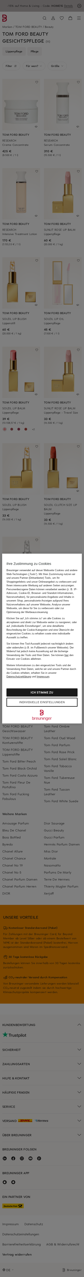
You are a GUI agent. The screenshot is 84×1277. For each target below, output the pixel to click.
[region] (42, 638)
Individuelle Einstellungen (42, 702)
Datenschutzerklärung (18, 676)
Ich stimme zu (42, 692)
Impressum (43, 676)
